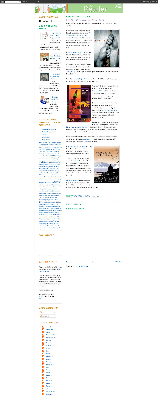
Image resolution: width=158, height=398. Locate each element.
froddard (49, 394)
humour (44, 193)
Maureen (49, 151)
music (55, 197)
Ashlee (49, 142)
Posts (43, 312)
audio (58, 158)
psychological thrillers (54, 206)
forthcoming (45, 187)
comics (40, 177)
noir (54, 200)
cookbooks (45, 177)
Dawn (45, 147)
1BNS (40, 142)
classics (57, 175)
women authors (47, 228)
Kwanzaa (49, 149)
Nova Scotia (46, 153)
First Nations (54, 147)
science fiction (55, 214)
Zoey (60, 156)
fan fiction (47, 182)
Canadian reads (79, 196)
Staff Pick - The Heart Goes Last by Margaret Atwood (56, 56)
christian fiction (51, 175)
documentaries (42, 179)
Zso (47, 389)
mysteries (41, 200)
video (58, 225)
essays (59, 179)
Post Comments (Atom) (82, 266)
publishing (41, 208)
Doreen (49, 147)
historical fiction (51, 191)
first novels (54, 185)
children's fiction (43, 175)
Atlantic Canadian (56, 142)
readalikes (41, 210)
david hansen (50, 391)
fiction (88, 196)
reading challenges (57, 210)
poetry (45, 204)
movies (52, 197)
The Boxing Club (76, 52)
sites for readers (46, 217)
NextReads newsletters (49, 129)
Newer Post (69, 262)
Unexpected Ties (97, 91)
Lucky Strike (77, 161)
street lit (46, 223)
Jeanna (48, 348)
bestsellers (41, 166)
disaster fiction (58, 177)
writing (53, 228)
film (50, 185)
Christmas (51, 144)
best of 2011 (58, 162)
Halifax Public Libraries (49, 132)
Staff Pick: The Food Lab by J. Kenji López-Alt (55, 35)
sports (43, 221)
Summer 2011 (42, 156)
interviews (44, 195)
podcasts (41, 204)
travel (46, 225)
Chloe (48, 332)
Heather (48, 343)
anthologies (53, 158)
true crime (50, 225)
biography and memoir (51, 166)
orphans (53, 202)
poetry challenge (51, 204)
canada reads (42, 172)
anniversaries (47, 158)
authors (58, 160)
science (49, 214)
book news (56, 168)
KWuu (48, 354)
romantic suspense (54, 212)
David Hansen (50, 337)
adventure (41, 158)
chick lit (56, 172)
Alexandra (44, 142)
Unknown (49, 375)
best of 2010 (52, 162)
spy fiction (48, 221)
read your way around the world (52, 208)
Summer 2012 (49, 156)
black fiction (42, 168)
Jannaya (48, 345)
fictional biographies (44, 185)
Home (94, 262)
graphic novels (43, 191)
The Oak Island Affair (110, 110)
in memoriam (50, 193)
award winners (43, 162)
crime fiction (51, 177)
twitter (55, 225)
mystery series (48, 200)
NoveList (45, 134)
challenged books (50, 172)
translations (41, 225)
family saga (41, 182)
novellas (46, 202)
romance (47, 212)
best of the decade (55, 164)
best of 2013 (48, 164)
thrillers (56, 223)
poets (57, 204)
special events (51, 219)
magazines (47, 197)
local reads (97, 196)
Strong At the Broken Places (76, 146)
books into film (55, 170)
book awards (49, 168)
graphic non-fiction (53, 189)
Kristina (44, 149)
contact (41, 298)
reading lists (42, 212)
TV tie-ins (55, 156)
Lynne (43, 151)
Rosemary (49, 364)
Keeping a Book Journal (54, 98)
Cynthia (56, 144)
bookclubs (48, 170)
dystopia (48, 179)
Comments (45, 316)
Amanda (48, 327)
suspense (51, 223)
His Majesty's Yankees (84, 79)
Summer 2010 (55, 153)
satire (45, 214)
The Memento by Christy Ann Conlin (55, 76)
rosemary (41, 214)
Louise (40, 151)
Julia (40, 149)
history (58, 191)
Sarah (48, 370)
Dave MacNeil (50, 335)
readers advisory (48, 210)
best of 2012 (42, 164)
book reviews (42, 170)
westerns (41, 228)
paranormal (58, 202)
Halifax (60, 147)
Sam (50, 153)
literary (58, 195)
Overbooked (46, 137)
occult (49, 202)
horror (40, 193)
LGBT (53, 149)
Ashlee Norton (50, 329)
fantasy (52, 182)
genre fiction (52, 187)
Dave (59, 144)
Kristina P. (49, 356)
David (41, 147)
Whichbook (46, 140)
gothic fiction (45, 189)
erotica (56, 179)
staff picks (55, 221)
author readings (51, 160)
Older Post (118, 262)
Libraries (58, 149)
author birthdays (43, 160)
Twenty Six (70, 72)
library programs (52, 195)
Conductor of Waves (72, 180)
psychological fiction (44, 206)
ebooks (52, 179)
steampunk (41, 223)
